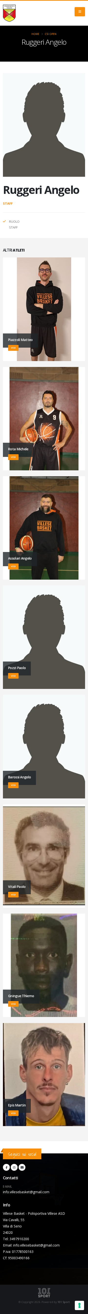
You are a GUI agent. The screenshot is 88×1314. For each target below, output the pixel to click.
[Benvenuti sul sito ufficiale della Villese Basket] (9, 13)
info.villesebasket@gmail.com (26, 1192)
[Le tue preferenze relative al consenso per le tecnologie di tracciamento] (79, 1305)
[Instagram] (14, 1167)
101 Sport (63, 1302)
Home (35, 34)
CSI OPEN (50, 34)
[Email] (22, 1167)
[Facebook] (6, 1167)
